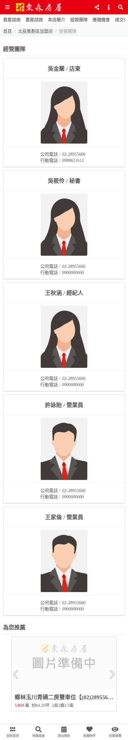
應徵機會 (101, 19)
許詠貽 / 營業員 (64, 405)
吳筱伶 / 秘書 (64, 181)
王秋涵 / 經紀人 (64, 293)
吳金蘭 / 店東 (64, 69)
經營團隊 (79, 19)
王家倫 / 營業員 (64, 517)
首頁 (7, 31)
